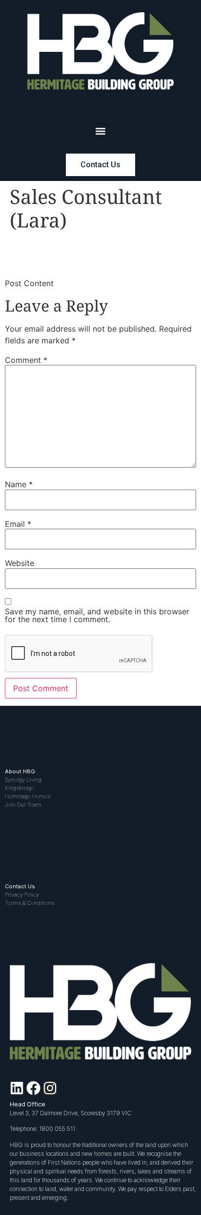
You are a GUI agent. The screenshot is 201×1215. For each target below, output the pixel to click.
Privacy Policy (22, 894)
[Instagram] (50, 1088)
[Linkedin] (17, 1088)
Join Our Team (23, 804)
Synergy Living (23, 779)
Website (19, 563)
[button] (101, 131)
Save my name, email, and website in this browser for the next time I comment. (97, 615)
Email (18, 524)
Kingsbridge (19, 788)
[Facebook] (33, 1088)
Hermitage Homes (27, 796)
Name (19, 484)
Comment (26, 360)
